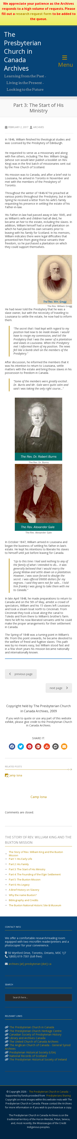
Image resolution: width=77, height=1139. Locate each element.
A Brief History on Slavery (24, 889)
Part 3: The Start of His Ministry (27, 869)
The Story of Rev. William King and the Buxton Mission (36, 853)
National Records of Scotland (28, 1056)
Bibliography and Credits (23, 900)
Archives (38, 127)
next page (56, 688)
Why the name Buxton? (23, 895)
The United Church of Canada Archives (33, 1041)
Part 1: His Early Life (20, 859)
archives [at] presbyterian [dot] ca (29, 964)
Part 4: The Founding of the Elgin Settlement (35, 874)
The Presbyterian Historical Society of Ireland (38, 1059)
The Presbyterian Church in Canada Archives (22, 51)
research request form (34, 14)
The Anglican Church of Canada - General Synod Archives (37, 1046)
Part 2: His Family (19, 864)
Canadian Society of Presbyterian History (35, 1034)
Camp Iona (39, 797)
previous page (24, 674)
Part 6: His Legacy (19, 884)
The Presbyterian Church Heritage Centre (35, 1031)
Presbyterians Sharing (58, 1095)
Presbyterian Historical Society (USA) (32, 1052)
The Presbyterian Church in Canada (31, 1027)
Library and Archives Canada (27, 1038)
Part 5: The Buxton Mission (24, 879)
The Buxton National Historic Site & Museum (35, 905)
